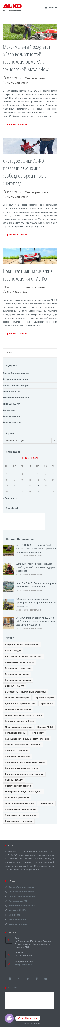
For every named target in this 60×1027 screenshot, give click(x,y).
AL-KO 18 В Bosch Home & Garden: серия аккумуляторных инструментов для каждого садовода (36, 548)
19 (37, 485)
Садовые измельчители (17, 756)
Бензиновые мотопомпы (18, 680)
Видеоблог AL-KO (14, 686)
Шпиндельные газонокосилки (20, 809)
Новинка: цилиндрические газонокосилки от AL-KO (28, 274)
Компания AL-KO (12, 391)
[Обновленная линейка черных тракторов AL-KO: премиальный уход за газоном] (8, 604)
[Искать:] (30, 353)
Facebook (12, 508)
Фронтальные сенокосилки (19, 803)
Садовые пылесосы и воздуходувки (24, 774)
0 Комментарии (34, 556)
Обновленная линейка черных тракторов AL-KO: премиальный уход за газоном (36, 602)
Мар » (14, 498)
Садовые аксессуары (16, 750)
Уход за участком (36, 192)
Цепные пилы (46, 803)
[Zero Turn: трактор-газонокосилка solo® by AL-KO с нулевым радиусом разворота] (8, 569)
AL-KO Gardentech (17, 82)
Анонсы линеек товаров (16, 385)
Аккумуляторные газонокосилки (22, 645)
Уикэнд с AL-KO (11, 404)
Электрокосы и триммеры (18, 821)
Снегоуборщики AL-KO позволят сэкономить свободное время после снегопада (25, 172)
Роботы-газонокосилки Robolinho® (23, 745)
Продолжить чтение (16, 124)
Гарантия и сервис (44, 698)
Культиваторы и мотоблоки (19, 721)
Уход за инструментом (17, 797)
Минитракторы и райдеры (18, 727)
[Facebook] (10, 979)
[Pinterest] (37, 979)
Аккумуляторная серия (15, 379)
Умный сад (9, 410)
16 (14, 485)
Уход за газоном (35, 78)
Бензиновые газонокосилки (19, 662)
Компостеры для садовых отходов (23, 715)
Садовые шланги (14, 780)
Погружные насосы (15, 733)
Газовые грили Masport (17, 698)
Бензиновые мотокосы (17, 674)
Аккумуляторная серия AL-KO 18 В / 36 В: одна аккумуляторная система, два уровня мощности (36, 621)
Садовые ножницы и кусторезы (21, 768)
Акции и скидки (13, 651)
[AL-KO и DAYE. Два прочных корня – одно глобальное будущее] (8, 586)
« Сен (6, 498)
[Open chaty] (9, 1018)
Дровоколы (47, 703)
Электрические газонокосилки (21, 815)
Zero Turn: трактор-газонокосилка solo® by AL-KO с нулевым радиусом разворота (36, 567)
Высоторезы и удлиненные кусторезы (25, 692)
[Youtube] (46, 979)
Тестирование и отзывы (16, 397)
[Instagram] (19, 979)
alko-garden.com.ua (24, 964)
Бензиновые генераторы (18, 668)
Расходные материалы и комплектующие (27, 739)
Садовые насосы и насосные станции (25, 762)
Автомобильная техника (16, 373)
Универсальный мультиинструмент (23, 792)
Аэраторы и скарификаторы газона (23, 656)
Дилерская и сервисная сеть (20, 703)
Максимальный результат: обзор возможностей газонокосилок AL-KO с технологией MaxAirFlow (27, 58)
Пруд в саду (37, 733)
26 (37, 491)
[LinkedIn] (28, 979)
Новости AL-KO (46, 727)
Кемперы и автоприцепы (18, 709)
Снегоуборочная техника (18, 786)
